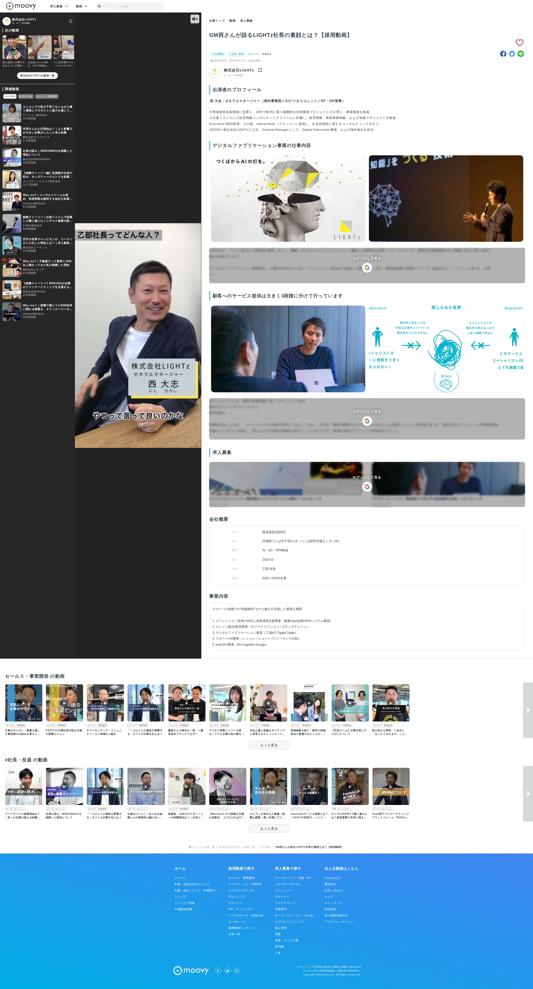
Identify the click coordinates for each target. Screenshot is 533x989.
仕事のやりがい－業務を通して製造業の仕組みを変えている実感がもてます (22, 734)
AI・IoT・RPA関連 (21, 23)
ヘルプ (329, 896)
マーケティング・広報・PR (293, 877)
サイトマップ (333, 902)
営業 (278, 934)
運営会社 (330, 884)
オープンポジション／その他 (294, 915)
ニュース (180, 896)
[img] (71, 21)
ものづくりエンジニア (289, 921)
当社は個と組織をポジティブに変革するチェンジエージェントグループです (267, 734)
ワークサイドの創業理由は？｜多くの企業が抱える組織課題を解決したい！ (22, 817)
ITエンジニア (237, 896)
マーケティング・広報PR (245, 884)
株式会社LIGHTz (24, 19)
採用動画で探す (241, 869)
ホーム (180, 869)
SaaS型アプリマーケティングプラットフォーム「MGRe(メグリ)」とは (390, 817)
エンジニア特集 (185, 902)
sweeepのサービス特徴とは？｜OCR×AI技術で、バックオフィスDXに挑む (309, 817)
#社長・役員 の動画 (26, 759)
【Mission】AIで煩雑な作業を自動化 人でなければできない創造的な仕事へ (227, 817)
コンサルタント (285, 902)
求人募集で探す (288, 869)
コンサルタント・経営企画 (245, 915)
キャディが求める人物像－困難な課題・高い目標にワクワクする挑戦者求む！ (267, 817)
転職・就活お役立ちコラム (192, 884)
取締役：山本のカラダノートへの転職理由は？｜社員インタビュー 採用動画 (185, 817)
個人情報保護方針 (336, 915)
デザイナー (235, 902)
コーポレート (237, 921)
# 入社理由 (218, 54)
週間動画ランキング (241, 927)
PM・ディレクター (341, 809)
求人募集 (56, 6)
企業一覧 (234, 934)
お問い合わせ (333, 890)
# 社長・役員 (236, 54)
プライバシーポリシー (339, 921)
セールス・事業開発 (261, 54)
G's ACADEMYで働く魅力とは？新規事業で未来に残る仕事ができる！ (349, 817)
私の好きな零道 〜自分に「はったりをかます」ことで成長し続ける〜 (389, 734)
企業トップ (217, 20)
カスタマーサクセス (241, 890)
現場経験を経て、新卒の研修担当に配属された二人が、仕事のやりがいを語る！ (308, 734)
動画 (79, 6)
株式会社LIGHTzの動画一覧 (37, 75)
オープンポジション (15, 809)
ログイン (180, 877)
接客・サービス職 (286, 940)
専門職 (279, 946)
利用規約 (330, 909)
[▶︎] (23, 720)
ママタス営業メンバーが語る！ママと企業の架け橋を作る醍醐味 (226, 734)
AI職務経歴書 (183, 909)
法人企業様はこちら (341, 869)
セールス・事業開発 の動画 (35, 676)
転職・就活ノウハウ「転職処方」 (196, 890)
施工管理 (281, 927)
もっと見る (269, 745)
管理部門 (281, 909)
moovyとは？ (333, 877)
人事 (278, 952)
